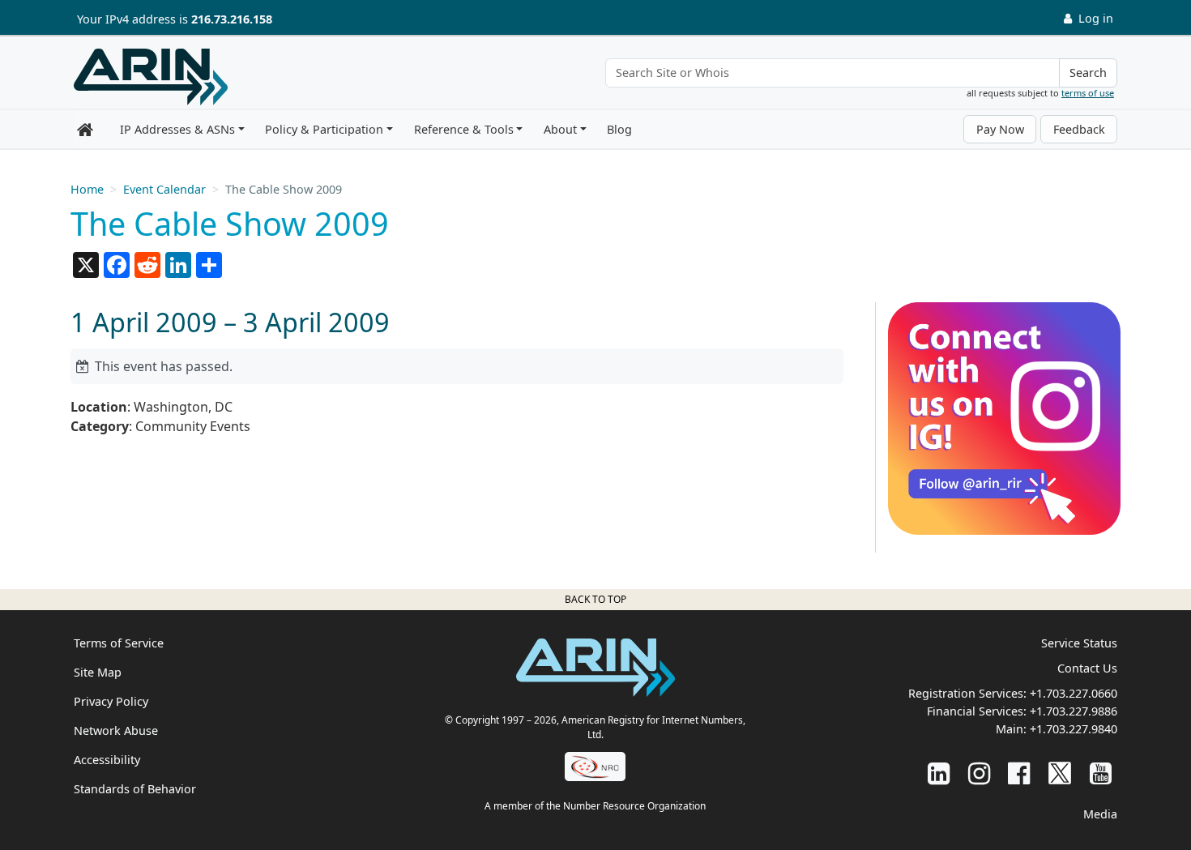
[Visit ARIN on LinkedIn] (938, 772)
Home (87, 189)
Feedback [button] (1079, 129)
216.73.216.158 (231, 19)
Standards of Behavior (135, 789)
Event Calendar (164, 189)
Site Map (98, 672)
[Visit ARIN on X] (1059, 772)
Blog (619, 129)
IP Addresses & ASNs (177, 129)
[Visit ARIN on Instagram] (979, 772)
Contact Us (1087, 668)
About (560, 129)
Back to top (595, 599)
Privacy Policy (111, 701)
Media (1100, 814)
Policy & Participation (324, 129)
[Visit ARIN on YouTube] (1100, 772)
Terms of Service (119, 643)
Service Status (1079, 643)
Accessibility (107, 759)
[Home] (151, 77)
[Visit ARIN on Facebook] (1018, 772)
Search (1088, 72)
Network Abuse (116, 730)
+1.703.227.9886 (1073, 711)
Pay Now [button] (1000, 129)
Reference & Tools (464, 129)
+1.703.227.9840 (1073, 729)
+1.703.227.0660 (1073, 693)
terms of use (1087, 93)
